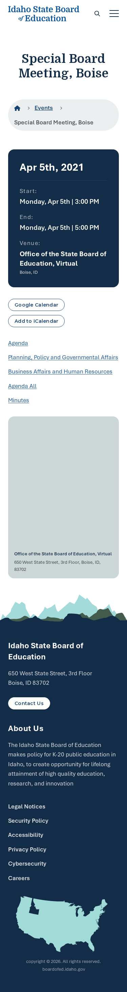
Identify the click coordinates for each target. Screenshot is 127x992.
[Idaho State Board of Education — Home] (43, 13)
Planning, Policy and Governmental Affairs (63, 357)
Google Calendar (36, 305)
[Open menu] (114, 13)
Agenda (18, 343)
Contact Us (29, 703)
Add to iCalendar (36, 321)
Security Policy (28, 820)
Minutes (18, 400)
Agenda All (22, 386)
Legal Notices (26, 806)
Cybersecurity (27, 863)
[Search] (97, 13)
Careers (19, 878)
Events (44, 108)
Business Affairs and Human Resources (60, 371)
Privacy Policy (27, 849)
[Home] (17, 108)
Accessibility (25, 835)
